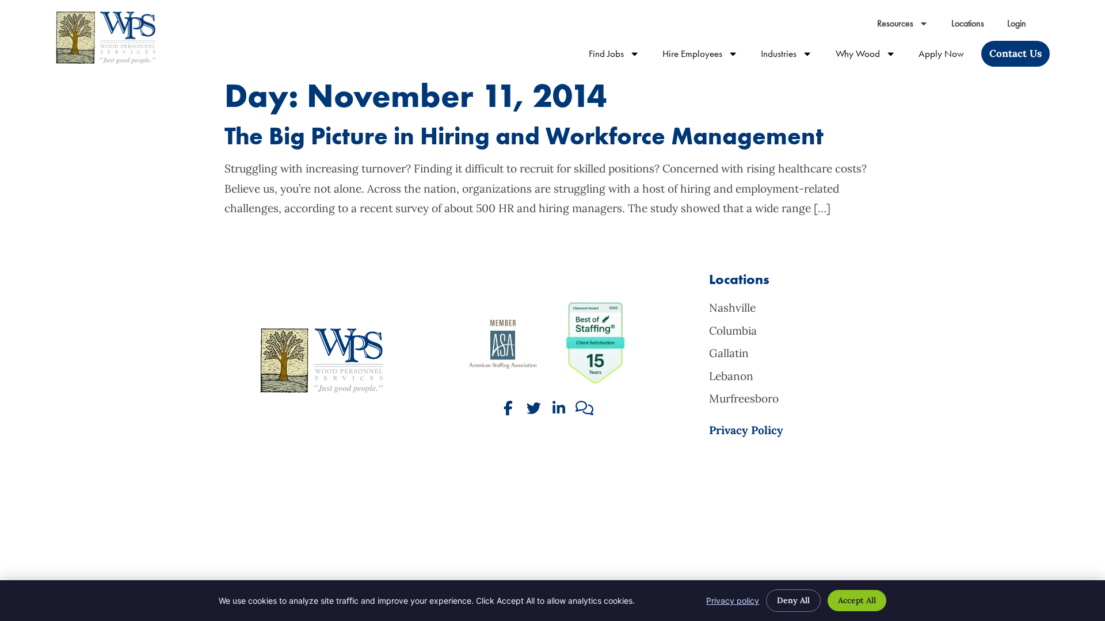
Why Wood (871, 56)
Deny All (793, 600)
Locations (973, 26)
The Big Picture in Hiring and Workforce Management (524, 136)
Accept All (857, 600)
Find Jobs (620, 56)
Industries (792, 56)
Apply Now (947, 56)
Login (1022, 26)
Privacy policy (732, 600)
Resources (908, 26)
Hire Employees (705, 56)
